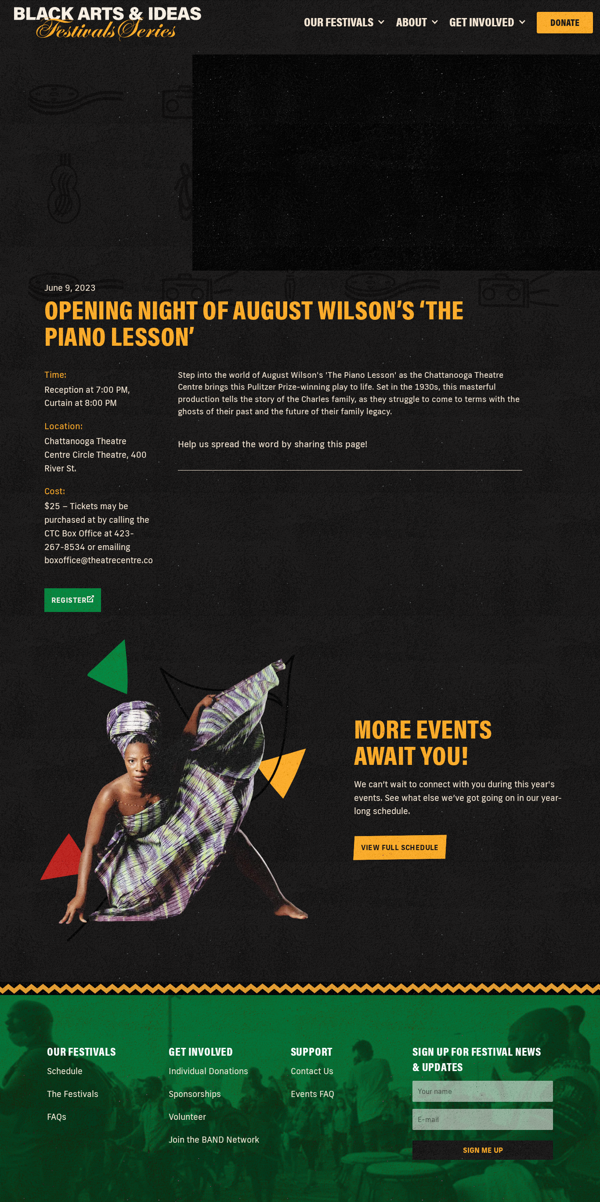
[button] (345, 25)
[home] (108, 24)
